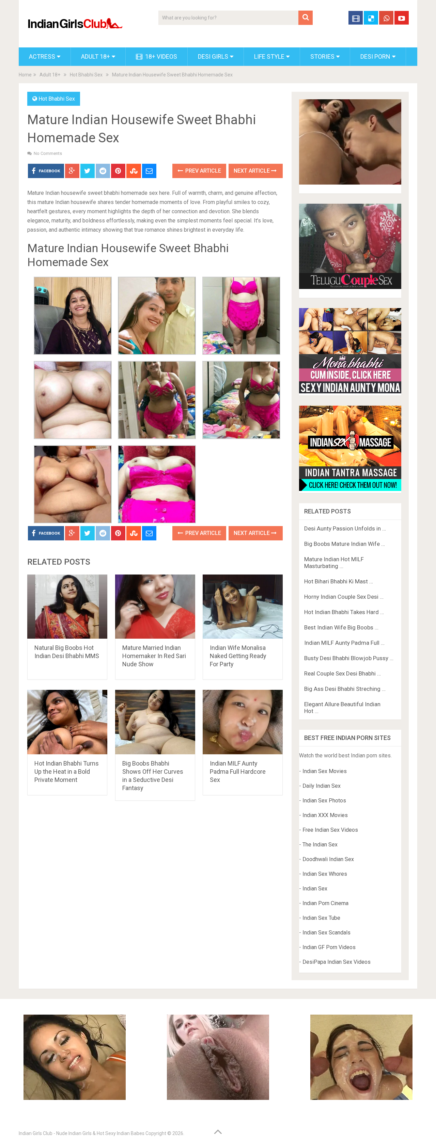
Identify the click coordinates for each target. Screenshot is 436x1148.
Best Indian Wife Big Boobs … (341, 627)
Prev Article (202, 171)
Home (25, 74)
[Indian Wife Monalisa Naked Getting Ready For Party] (243, 607)
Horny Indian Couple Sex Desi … (344, 596)
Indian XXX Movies (325, 815)
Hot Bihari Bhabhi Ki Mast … (338, 581)
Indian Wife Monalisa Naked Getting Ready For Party (238, 656)
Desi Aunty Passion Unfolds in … (345, 528)
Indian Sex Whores (324, 874)
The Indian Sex (320, 844)
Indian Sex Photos (324, 800)
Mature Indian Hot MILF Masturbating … (334, 562)
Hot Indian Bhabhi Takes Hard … (344, 612)
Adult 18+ (95, 56)
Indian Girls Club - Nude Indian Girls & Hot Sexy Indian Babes (81, 1133)
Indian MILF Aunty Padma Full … (344, 642)
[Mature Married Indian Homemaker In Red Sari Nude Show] (155, 607)
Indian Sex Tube (321, 918)
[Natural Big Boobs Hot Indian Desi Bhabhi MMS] (67, 607)
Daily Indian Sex (321, 786)
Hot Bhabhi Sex (86, 74)
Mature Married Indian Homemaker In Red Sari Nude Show (154, 656)
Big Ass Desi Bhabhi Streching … (345, 688)
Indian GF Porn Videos (329, 947)
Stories (322, 56)
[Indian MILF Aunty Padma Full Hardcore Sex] (243, 722)
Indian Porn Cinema (325, 903)
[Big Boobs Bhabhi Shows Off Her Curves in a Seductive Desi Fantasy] (155, 722)
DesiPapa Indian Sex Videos (336, 962)
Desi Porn (375, 56)
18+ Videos (160, 56)
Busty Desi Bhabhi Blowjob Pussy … (348, 658)
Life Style (269, 56)
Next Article (252, 171)
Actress (42, 56)
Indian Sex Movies (324, 771)
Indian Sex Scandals (326, 932)
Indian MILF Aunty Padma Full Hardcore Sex (238, 771)
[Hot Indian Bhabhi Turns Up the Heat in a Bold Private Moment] (67, 722)
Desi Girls (213, 56)
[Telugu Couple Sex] (350, 287)
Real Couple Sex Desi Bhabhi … (342, 673)
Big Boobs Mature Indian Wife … (344, 543)
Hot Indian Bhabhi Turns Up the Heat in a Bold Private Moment (66, 771)
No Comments (48, 153)
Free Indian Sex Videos (330, 830)
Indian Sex (314, 888)
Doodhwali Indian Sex (328, 859)
